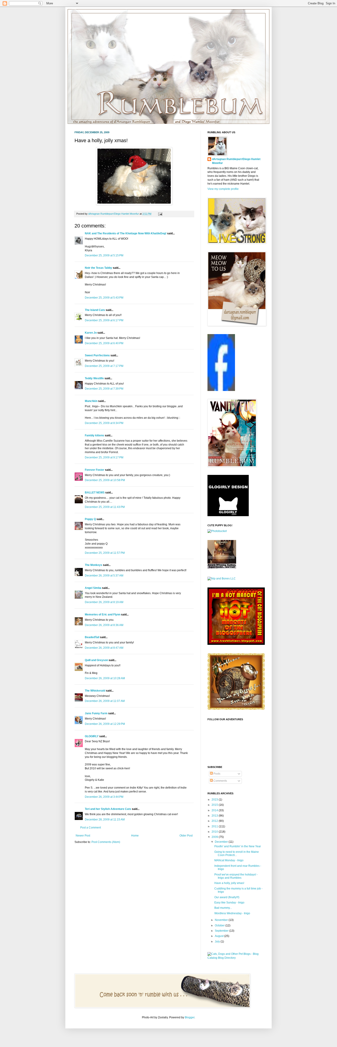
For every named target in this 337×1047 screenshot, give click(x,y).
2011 (215, 826)
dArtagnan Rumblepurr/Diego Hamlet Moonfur (236, 161)
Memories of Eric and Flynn (102, 614)
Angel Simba (93, 588)
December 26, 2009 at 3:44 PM (104, 796)
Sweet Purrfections (97, 355)
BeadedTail (92, 637)
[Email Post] (159, 213)
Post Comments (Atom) (105, 842)
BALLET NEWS (95, 492)
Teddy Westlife (94, 378)
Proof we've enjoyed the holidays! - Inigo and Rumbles (236, 876)
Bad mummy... (223, 907)
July (218, 941)
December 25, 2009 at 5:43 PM (104, 297)
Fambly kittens (94, 435)
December (222, 841)
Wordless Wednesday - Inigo (232, 913)
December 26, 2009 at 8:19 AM (104, 602)
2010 (215, 831)
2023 (215, 799)
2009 (215, 837)
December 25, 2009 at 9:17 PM (104, 457)
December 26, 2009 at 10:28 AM (105, 678)
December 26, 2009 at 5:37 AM (104, 575)
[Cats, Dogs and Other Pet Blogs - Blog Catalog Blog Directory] (234, 957)
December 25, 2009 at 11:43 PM (105, 507)
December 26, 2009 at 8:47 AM (104, 647)
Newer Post (83, 835)
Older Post (186, 835)
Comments (220, 780)
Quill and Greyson (96, 660)
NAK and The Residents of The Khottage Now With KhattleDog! (125, 233)
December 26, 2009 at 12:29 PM (105, 724)
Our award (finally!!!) (226, 897)
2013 (215, 815)
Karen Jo (91, 332)
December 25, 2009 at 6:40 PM (104, 343)
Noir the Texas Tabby (98, 267)
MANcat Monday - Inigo (228, 860)
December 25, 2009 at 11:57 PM (105, 552)
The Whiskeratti (95, 690)
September (222, 930)
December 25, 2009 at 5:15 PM (104, 255)
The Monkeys (93, 565)
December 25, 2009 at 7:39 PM (104, 388)
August (219, 936)
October (220, 925)
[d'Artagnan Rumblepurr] (221, 390)
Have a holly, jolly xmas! (229, 883)
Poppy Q (90, 519)
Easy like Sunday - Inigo (229, 902)
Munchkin (91, 401)
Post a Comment (90, 827)
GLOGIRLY (92, 736)
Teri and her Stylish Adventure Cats (108, 809)
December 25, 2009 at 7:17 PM (104, 366)
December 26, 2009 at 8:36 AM (104, 625)
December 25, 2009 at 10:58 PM (105, 480)
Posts (216, 773)
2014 (215, 810)
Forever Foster (94, 469)
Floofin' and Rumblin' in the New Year (237, 846)
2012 (215, 821)
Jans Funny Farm (96, 713)
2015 (215, 804)
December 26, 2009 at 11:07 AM (105, 701)
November (222, 920)
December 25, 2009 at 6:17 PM (104, 320)
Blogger (189, 1017)
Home (135, 835)
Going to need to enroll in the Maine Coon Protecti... (236, 853)
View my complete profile (223, 189)
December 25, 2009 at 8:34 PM (104, 423)
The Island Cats (95, 310)
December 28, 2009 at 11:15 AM (105, 819)
